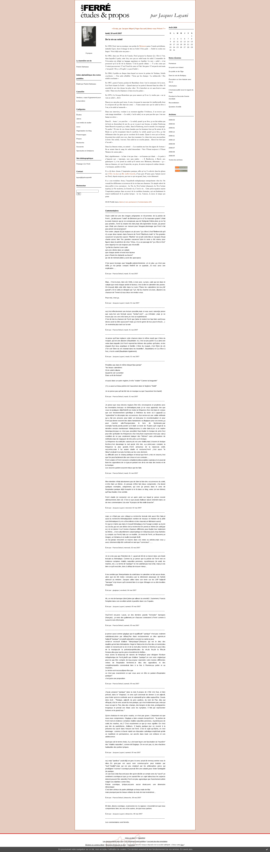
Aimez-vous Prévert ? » (156, 29)
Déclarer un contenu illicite (94, 845)
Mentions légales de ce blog (116, 845)
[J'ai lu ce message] (267, 849)
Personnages (81, 135)
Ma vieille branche (128, 174)
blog (182, 845)
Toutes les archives (175, 160)
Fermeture (172, 63)
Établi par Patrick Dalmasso (86, 84)
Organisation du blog (84, 131)
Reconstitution (174, 103)
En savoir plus (186, 849)
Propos (79, 139)
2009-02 (172, 124)
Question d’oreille (175, 107)
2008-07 (172, 148)
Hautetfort (141, 838)
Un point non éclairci (176, 67)
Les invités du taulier (83, 122)
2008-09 (172, 144)
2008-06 (172, 152)
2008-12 (172, 132)
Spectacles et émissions (85, 151)
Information (173, 86)
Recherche (80, 142)
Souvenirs (80, 147)
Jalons (78, 119)
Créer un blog (130, 838)
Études (79, 115)
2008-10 (172, 140)
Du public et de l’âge (176, 71)
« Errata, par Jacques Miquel (123, 29)
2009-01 (172, 128)
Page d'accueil (140, 29)
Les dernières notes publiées (135, 841)
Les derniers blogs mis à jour (113, 841)
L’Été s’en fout (113, 174)
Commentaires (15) (145, 202)
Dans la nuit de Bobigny (177, 75)
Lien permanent (131, 202)
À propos (89, 53)
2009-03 (172, 120)
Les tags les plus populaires (157, 841)
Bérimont (142, 46)
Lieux (78, 127)
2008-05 (172, 156)
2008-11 (172, 136)
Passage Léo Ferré (83, 164)
